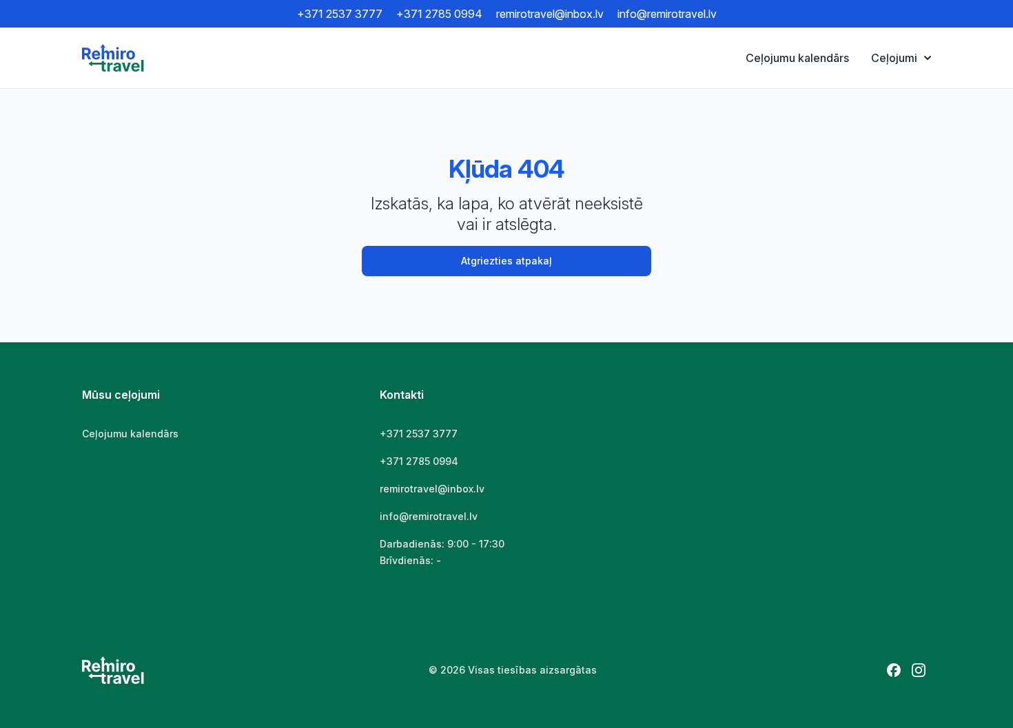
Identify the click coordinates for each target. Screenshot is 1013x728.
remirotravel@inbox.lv (550, 14)
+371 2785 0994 (439, 14)
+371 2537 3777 (339, 14)
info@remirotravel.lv (667, 14)
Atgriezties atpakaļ (506, 261)
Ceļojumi (894, 58)
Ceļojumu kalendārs (797, 58)
